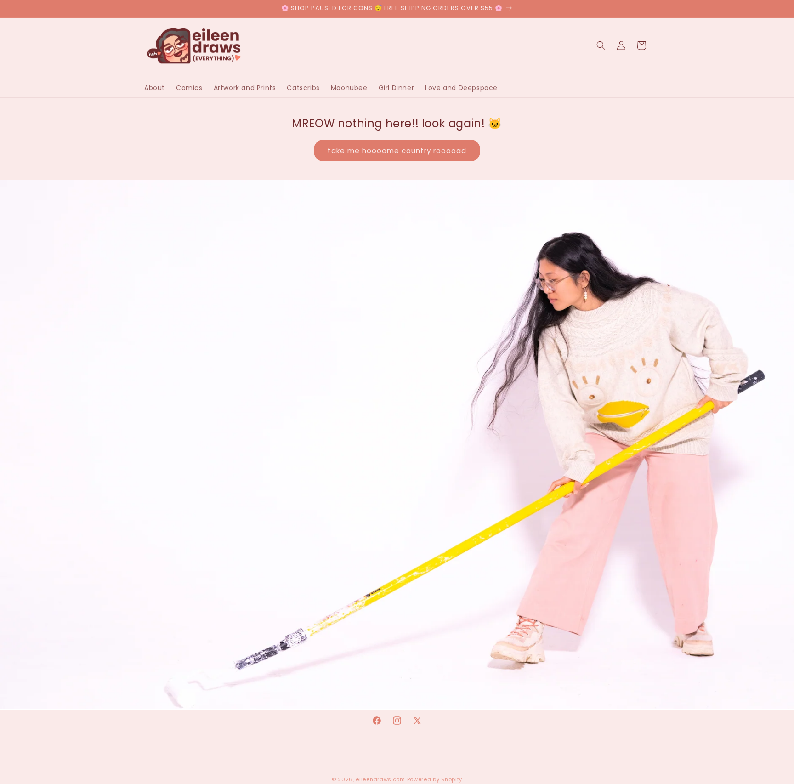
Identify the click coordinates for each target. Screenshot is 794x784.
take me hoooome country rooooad (397, 150)
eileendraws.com (380, 779)
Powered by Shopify (435, 779)
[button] (601, 45)
